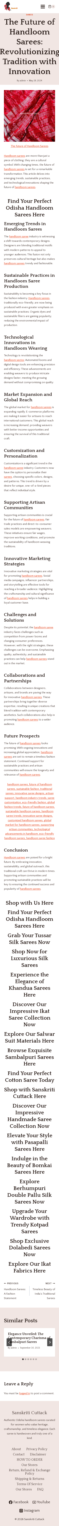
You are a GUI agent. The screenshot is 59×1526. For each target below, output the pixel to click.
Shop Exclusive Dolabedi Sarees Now (29, 1248)
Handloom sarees (14, 155)
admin (23, 80)
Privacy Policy (36, 1449)
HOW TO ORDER (29, 1460)
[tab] (23, 1359)
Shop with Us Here (29, 903)
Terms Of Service (29, 1484)
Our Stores (29, 1465)
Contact (19, 1454)
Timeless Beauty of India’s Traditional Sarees (43, 1291)
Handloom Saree (22, 281)
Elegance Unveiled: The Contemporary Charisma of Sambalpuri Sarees (29, 1338)
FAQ (40, 1489)
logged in (24, 1393)
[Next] (49, 1342)
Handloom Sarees (23, 229)
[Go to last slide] (9, 1342)
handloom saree (19, 236)
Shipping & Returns (29, 1479)
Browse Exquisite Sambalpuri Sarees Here (29, 1057)
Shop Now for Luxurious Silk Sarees (29, 958)
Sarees (29, 15)
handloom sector (14, 360)
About (16, 1449)
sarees (8, 476)
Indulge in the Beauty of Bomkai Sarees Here (29, 1165)
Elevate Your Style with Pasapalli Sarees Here (29, 1142)
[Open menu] (43, 6)
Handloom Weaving (25, 348)
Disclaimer (38, 1454)
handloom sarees (14, 169)
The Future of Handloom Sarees (29, 146)
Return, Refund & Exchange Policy (29, 1471)
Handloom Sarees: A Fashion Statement (15, 1291)
